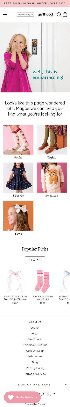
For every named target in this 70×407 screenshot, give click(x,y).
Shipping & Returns (35, 345)
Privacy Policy (35, 368)
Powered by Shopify (35, 404)
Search (35, 327)
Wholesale (35, 356)
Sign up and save (34, 384)
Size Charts (35, 339)
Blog (35, 362)
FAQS (35, 333)
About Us (35, 322)
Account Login (35, 350)
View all (35, 259)
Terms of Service (35, 374)
